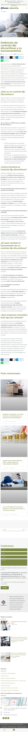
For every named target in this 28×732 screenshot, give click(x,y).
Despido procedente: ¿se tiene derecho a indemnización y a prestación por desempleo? (13, 415)
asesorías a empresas (6, 253)
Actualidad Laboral (19, 54)
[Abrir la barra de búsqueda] (26, 8)
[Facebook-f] (4, 718)
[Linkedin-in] (8, 718)
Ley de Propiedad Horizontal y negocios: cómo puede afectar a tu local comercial (14, 508)
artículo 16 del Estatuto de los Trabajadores (12, 107)
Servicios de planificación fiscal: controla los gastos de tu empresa (18, 654)
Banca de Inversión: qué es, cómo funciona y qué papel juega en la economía (19, 639)
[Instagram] (6, 718)
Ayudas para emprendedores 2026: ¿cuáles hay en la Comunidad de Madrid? (12, 462)
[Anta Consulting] (9, 8)
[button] (5, 57)
